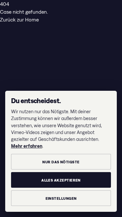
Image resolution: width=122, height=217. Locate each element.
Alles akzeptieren (61, 180)
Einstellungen (61, 198)
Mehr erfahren (26, 146)
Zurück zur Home (19, 19)
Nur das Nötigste (60, 162)
